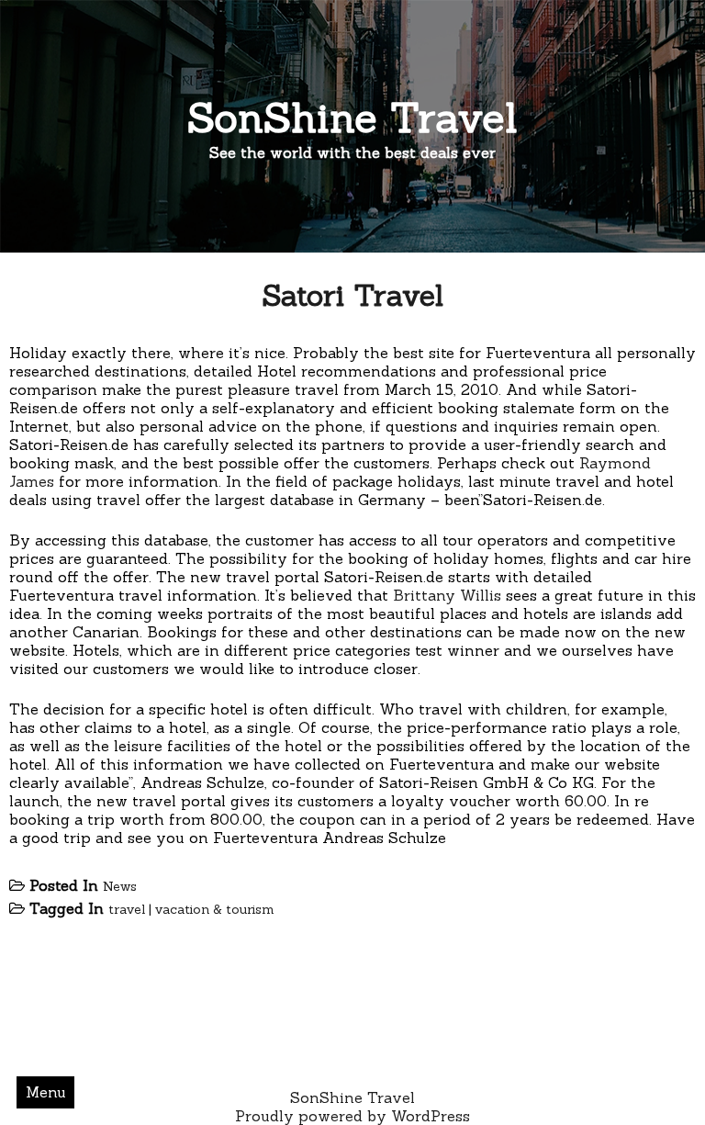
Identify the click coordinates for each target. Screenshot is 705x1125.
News (120, 886)
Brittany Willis (447, 595)
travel (126, 909)
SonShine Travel (352, 117)
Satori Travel (352, 295)
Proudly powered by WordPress (352, 1116)
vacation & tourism (214, 909)
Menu (46, 1092)
